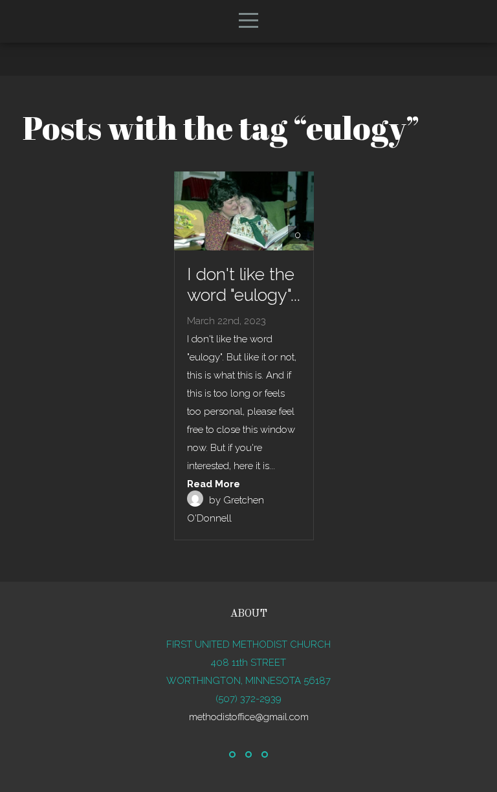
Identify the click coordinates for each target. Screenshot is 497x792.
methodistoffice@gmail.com (249, 717)
